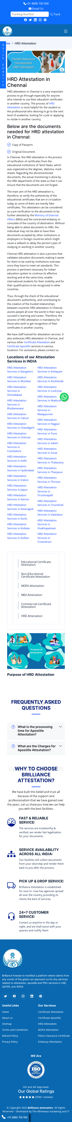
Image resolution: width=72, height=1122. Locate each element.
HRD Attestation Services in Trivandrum (47, 537)
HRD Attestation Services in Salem (47, 441)
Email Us (37, 9)
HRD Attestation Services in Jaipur (17, 487)
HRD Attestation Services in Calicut (18, 416)
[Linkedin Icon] (31, 996)
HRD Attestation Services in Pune (47, 431)
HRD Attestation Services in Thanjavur (50, 470)
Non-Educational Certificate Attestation (35, 575)
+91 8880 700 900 (37, 3)
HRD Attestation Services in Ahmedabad (16, 391)
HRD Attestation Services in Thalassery (50, 460)
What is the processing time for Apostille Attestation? (35, 730)
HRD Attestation (31, 616)
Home (6, 43)
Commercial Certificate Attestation (36, 605)
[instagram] (40, 20)
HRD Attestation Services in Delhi (17, 458)
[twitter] (30, 20)
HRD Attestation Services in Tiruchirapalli (47, 491)
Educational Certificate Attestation (36, 563)
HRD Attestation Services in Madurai (49, 398)
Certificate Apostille (18, 346)
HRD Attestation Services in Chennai (18, 435)
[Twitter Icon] (5, 996)
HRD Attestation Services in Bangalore (20, 369)
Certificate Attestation (37, 342)
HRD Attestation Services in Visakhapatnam (47, 524)
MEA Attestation (31, 595)
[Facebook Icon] (14, 996)
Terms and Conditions (15, 1030)
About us (7, 1018)
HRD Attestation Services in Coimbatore (16, 447)
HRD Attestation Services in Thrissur (49, 479)
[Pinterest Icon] (40, 996)
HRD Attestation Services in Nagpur (48, 421)
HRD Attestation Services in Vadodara (49, 512)
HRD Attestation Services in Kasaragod (20, 507)
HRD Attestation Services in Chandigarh (20, 426)
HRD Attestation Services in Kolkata (18, 526)
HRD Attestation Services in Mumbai (19, 379)
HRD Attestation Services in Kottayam (49, 369)
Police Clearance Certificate (54, 1036)
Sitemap (7, 1024)
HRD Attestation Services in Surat (47, 450)
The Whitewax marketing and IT (50, 1111)
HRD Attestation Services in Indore (17, 478)
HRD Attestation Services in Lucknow (49, 389)
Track (56, 14)
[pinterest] (45, 20)
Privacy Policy (10, 1042)
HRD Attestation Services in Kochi (17, 516)
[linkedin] (35, 20)
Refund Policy (10, 1036)
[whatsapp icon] (64, 397)
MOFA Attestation (32, 586)
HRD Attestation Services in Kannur (18, 497)
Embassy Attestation (50, 1042)
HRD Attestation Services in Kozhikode (50, 379)
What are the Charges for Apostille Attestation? (37, 748)
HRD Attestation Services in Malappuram (47, 410)
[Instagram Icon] (23, 996)
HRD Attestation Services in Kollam (18, 536)
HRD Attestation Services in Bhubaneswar (16, 404)
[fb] (25, 20)
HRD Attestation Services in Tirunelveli (50, 503)
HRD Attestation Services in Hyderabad (20, 468)
